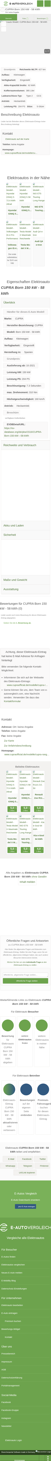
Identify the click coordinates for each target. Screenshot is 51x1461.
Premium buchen (12, 1321)
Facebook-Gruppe (10, 1410)
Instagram (6, 1418)
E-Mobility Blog (8, 1280)
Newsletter (6, 1426)
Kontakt (8, 1337)
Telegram (27, 1166)
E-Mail (11, 1159)
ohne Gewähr (39, 876)
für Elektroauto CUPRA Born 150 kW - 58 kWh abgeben (8, 1049)
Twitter (42, 1159)
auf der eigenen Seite (27, 1107)
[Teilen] (42, 1458)
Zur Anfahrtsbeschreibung (17, 745)
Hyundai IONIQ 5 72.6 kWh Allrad (12, 212)
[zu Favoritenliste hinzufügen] (3, 24)
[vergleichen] (3, 29)
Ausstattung (10, 589)
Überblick (9, 302)
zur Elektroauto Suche (2, 10)
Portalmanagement (10, 1385)
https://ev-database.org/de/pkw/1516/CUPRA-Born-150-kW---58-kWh (23, 432)
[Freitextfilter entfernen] (40, 3)
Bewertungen (42, 18)
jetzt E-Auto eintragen (26, 1207)
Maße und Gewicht (15, 579)
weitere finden (25, 1039)
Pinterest (44, 1166)
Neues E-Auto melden (11, 1272)
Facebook (27, 1159)
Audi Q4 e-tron (39, 243)
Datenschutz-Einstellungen (14, 1288)
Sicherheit (9, 534)
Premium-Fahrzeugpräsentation (45, 180)
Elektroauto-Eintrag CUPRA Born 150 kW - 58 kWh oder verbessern (10, 1115)
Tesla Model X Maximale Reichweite (25, 247)
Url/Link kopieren (27, 1172)
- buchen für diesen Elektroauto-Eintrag (44, 1109)
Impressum (6, 1361)
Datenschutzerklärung (11, 1377)
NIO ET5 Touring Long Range (39, 209)
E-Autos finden (8, 1256)
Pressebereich (8, 1353)
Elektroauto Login (13, 1440)
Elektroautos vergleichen (13, 1264)
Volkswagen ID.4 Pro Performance (12, 247)
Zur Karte (9, 740)
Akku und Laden (13, 525)
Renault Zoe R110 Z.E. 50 (39, 796)
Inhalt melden (27, 881)
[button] (25, 37)
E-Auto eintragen (9, 1313)
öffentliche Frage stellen (26, 981)
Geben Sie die (17, 623)
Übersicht (8, 18)
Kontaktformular (12, 701)
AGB (3, 1369)
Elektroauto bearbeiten (12, 1305)
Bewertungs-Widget (10, 1329)
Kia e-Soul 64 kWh (39, 837)
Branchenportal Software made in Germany (17, 1453)
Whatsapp (10, 1166)
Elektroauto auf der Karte (17, 139)
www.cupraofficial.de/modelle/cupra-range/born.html (21, 153)
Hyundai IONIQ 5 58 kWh (25, 209)
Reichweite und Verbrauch (19, 445)
